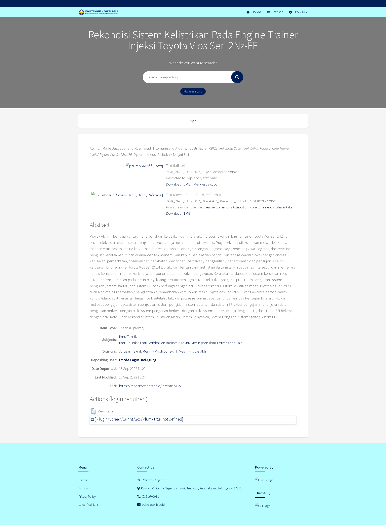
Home (256, 12)
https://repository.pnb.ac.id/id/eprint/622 (150, 385)
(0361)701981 (150, 496)
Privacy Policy (87, 496)
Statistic (277, 12)
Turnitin (83, 488)
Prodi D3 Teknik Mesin (171, 351)
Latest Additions (88, 504)
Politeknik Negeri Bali (154, 480)
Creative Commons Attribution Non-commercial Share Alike (247, 207)
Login (192, 121)
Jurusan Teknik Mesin (135, 351)
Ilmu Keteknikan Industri (159, 342)
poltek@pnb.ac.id (152, 504)
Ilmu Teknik (128, 336)
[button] (93, 411)
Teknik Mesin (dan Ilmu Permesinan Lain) (212, 342)
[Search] (237, 77)
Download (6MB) (178, 184)
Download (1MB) (178, 213)
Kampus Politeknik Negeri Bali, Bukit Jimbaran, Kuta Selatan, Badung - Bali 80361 (191, 488)
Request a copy (205, 184)
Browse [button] (299, 12)
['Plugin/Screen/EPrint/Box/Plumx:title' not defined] (138, 419)
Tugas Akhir (199, 351)
